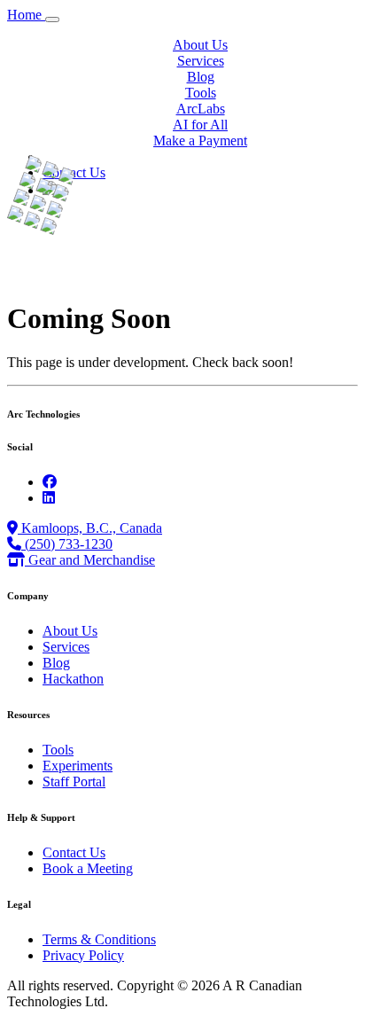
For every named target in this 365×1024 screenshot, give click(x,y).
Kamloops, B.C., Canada (90, 527)
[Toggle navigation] (52, 19)
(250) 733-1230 (67, 543)
